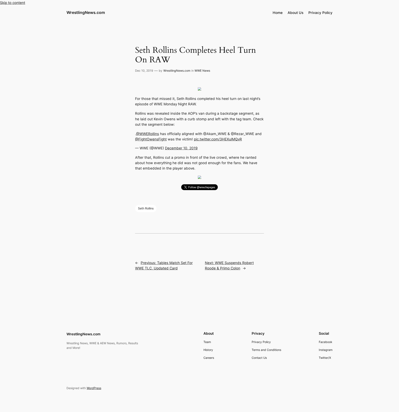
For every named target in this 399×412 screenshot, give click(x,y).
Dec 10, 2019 (144, 70)
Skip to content (12, 3)
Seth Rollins (146, 208)
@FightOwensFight (151, 139)
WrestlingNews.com (85, 12)
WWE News (202, 70)
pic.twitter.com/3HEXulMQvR (218, 139)
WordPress (94, 388)
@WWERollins (147, 134)
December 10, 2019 (181, 148)
